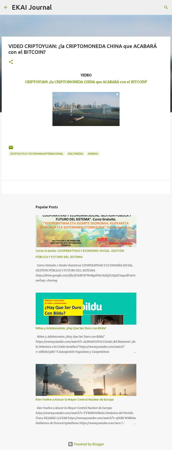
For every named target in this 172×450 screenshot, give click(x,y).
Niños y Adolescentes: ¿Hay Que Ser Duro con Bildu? (71, 328)
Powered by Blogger (88, 444)
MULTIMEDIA (75, 153)
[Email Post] (10, 149)
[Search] (57, 7)
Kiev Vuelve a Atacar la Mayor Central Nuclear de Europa (75, 399)
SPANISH (93, 153)
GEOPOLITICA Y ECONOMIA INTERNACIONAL (36, 153)
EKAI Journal (32, 7)
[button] (10, 62)
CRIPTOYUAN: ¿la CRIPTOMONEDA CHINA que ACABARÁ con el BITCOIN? (86, 82)
